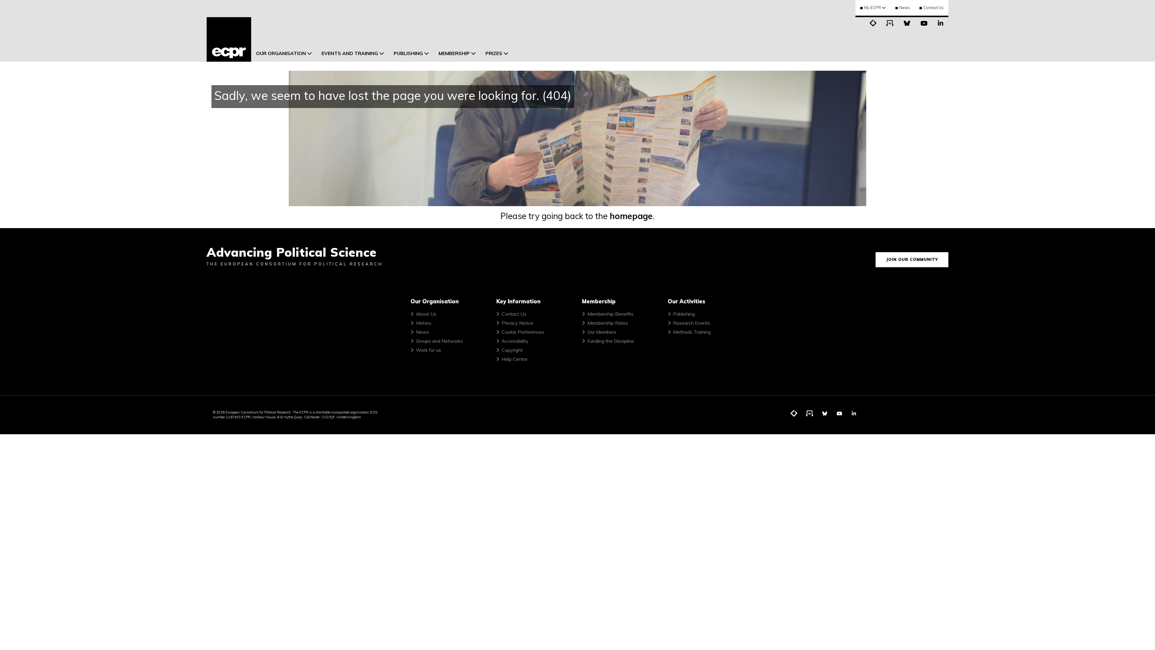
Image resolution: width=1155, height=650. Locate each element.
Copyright (512, 350)
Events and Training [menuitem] (350, 53)
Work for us (428, 350)
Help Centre (515, 359)
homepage (631, 216)
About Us (426, 314)
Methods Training (692, 332)
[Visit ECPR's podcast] (890, 23)
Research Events (691, 323)
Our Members (601, 332)
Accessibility (515, 341)
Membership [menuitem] (454, 53)
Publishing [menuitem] (408, 53)
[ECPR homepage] (229, 39)
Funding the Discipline (610, 341)
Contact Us (933, 7)
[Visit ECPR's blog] (873, 23)
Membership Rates (607, 323)
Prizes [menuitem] (493, 53)
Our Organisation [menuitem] (281, 53)
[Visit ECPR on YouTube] (924, 23)
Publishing (684, 314)
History (424, 323)
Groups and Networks (439, 341)
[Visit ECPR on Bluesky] (907, 23)
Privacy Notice (517, 323)
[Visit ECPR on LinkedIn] (940, 23)
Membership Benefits (610, 314)
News (904, 7)
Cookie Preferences (523, 332)
